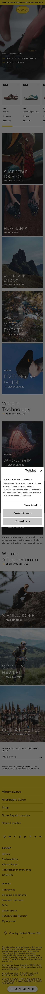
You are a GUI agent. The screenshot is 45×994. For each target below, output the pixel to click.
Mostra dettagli (30, 505)
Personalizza (21, 521)
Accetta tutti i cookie (23, 513)
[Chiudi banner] (41, 471)
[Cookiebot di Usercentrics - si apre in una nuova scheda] (26, 470)
